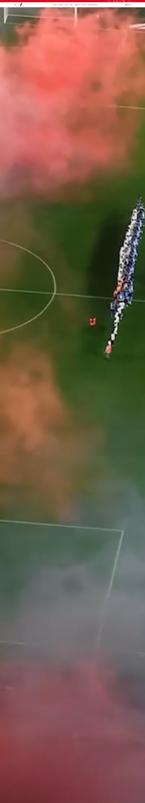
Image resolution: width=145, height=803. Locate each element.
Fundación (77, 4)
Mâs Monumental (93, 4)
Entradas (60, 4)
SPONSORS (109, 1)
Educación (84, 4)
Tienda (66, 4)
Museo (71, 4)
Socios (55, 4)
